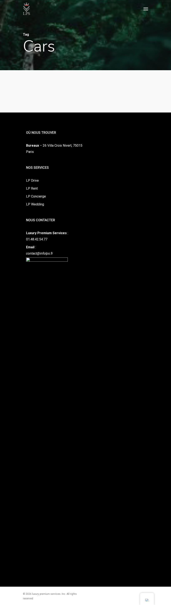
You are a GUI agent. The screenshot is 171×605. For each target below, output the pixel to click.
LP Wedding (35, 204)
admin (12, 192)
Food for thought (21, 184)
